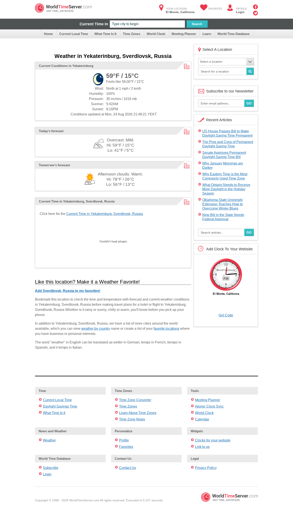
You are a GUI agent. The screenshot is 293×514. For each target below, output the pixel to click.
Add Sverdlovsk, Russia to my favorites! (67, 291)
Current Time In (94, 24)
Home (48, 34)
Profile (124, 440)
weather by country (95, 328)
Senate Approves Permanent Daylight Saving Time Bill (224, 155)
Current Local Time (73, 34)
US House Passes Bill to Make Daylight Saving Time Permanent (227, 133)
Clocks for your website (212, 440)
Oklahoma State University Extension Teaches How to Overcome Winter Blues (222, 204)
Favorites (215, 8)
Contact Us (127, 468)
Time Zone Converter (135, 400)
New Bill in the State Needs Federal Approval (223, 217)
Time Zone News (132, 419)
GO (249, 103)
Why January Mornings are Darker (222, 165)
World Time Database (233, 34)
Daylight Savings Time (60, 406)
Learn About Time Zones (137, 413)
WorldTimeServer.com (63, 8)
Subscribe (50, 468)
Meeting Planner (184, 34)
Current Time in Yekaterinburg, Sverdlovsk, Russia (104, 214)
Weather (49, 440)
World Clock (156, 34)
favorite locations (166, 328)
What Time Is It (105, 34)
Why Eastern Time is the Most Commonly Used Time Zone (224, 176)
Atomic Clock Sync (209, 406)
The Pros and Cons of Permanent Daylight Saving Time (227, 144)
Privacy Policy (206, 468)
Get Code (226, 315)
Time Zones (131, 34)
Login (240, 12)
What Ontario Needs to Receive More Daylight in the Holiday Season (226, 189)
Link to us (202, 447)
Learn (206, 34)
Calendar (202, 419)
